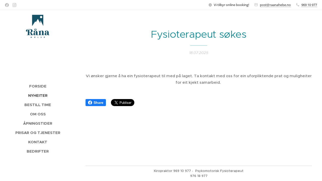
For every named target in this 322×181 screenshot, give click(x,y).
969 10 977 (309, 5)
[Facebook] (7, 5)
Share (98, 103)
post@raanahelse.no (275, 5)
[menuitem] (38, 86)
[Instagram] (14, 5)
